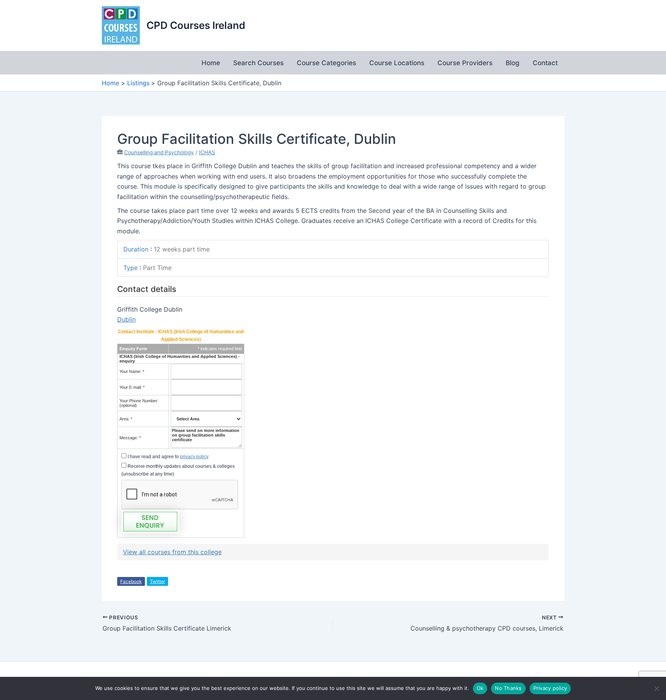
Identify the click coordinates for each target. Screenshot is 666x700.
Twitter (157, 581)
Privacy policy (550, 688)
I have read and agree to (167, 456)
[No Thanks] (656, 688)
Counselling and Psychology (159, 152)
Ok (480, 688)
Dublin (126, 319)
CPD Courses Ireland (195, 25)
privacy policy (194, 456)
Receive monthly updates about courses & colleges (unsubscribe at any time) (178, 470)
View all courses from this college (172, 552)
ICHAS (207, 152)
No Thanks (508, 688)
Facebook (131, 581)
